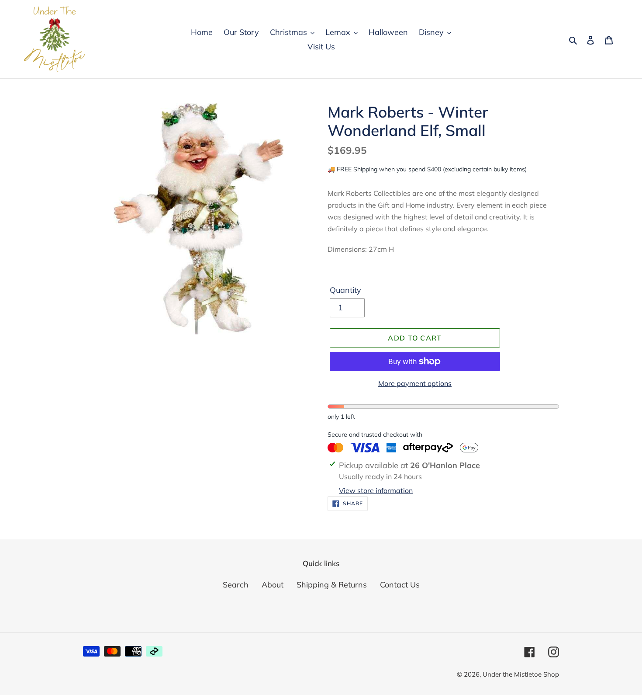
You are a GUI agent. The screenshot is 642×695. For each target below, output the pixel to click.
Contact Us (400, 585)
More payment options (415, 383)
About (272, 585)
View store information (376, 490)
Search (236, 585)
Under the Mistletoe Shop (521, 674)
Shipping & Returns (332, 585)
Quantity (345, 290)
